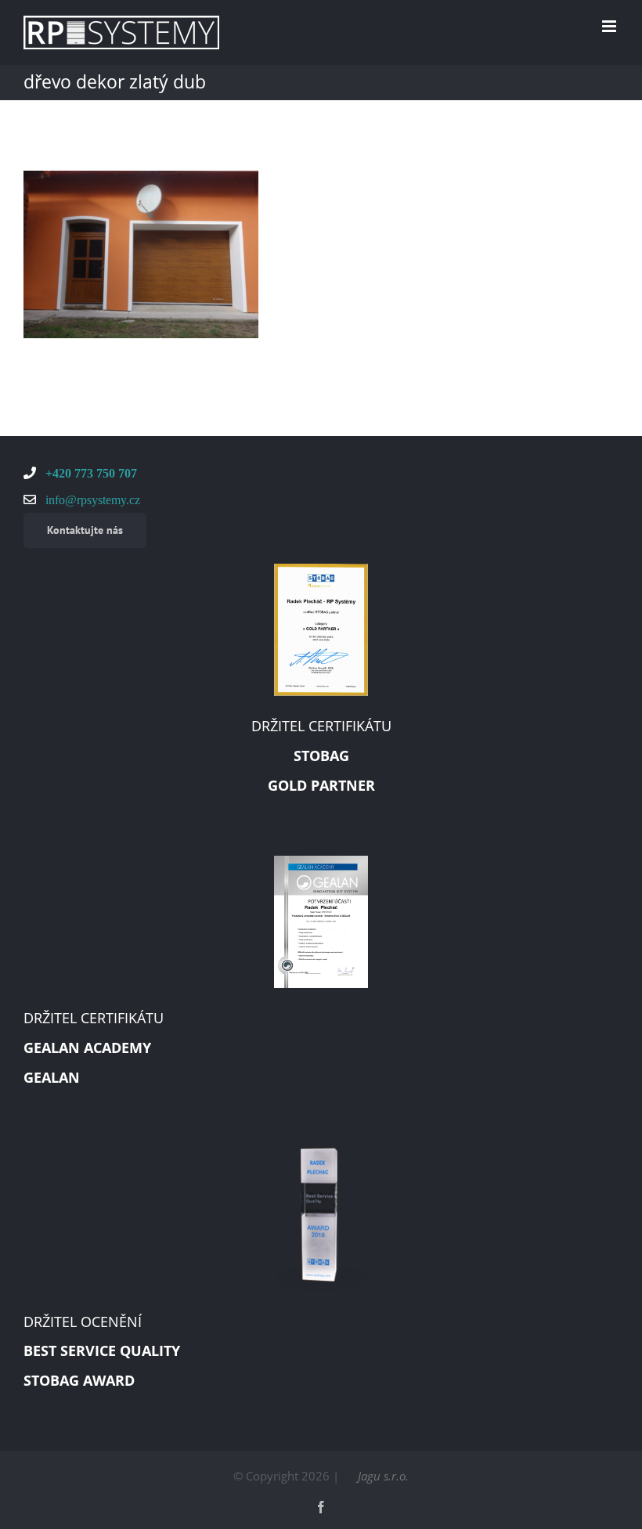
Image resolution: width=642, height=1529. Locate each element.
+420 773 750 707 (89, 473)
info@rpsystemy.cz (91, 499)
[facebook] (321, 1507)
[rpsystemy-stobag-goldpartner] (321, 569)
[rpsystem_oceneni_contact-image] (321, 1153)
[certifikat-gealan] (321, 861)
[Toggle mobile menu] (610, 26)
